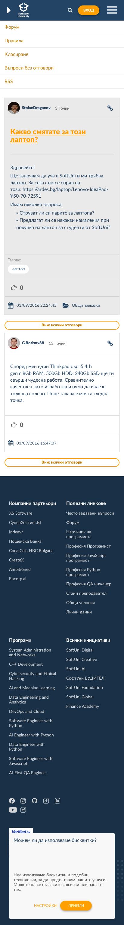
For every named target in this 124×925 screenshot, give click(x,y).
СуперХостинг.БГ (25, 523)
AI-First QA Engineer (28, 773)
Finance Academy (82, 706)
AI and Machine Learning (32, 688)
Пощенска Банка (25, 541)
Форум (12, 27)
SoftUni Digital (79, 650)
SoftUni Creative (81, 660)
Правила (14, 40)
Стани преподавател (86, 593)
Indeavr (16, 532)
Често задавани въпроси (90, 513)
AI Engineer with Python (31, 735)
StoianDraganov (36, 108)
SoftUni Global (79, 697)
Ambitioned (20, 570)
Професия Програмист (88, 546)
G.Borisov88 (33, 343)
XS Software (20, 513)
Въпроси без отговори (29, 68)
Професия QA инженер (88, 584)
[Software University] (23, 10)
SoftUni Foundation (84, 688)
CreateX (16, 560)
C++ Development (26, 664)
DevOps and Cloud (26, 712)
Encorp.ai (17, 579)
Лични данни (79, 612)
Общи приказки (86, 306)
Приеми (76, 905)
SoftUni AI (75, 669)
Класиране (16, 54)
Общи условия (80, 603)
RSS (9, 81)
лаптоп (18, 269)
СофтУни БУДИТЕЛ (85, 678)
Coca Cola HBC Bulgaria (31, 551)
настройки (45, 905)
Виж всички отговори (62, 325)
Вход (88, 10)
